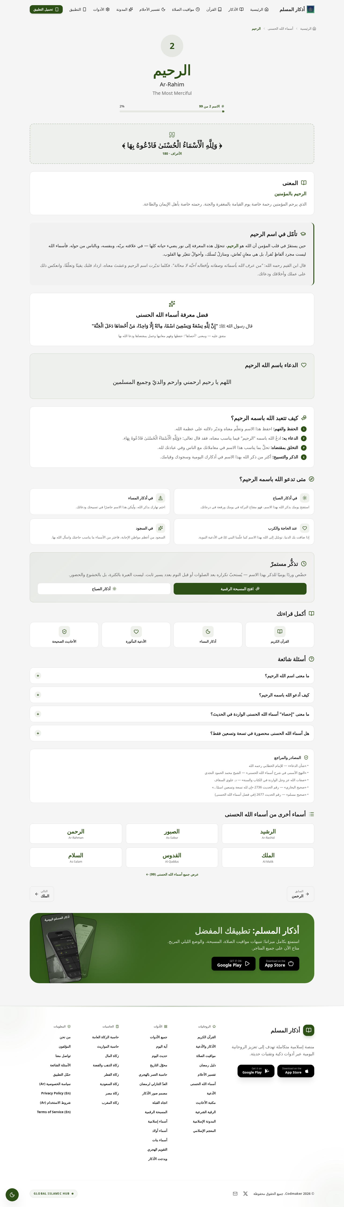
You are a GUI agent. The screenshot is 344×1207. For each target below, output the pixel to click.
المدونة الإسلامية (204, 1121)
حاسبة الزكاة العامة (105, 1037)
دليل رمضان (207, 1065)
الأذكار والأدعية (206, 1046)
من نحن (65, 1037)
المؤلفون (65, 1046)
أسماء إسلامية (157, 1121)
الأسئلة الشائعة (60, 1065)
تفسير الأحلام (207, 1074)
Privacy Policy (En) (56, 1093)
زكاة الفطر (111, 1074)
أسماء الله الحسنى (280, 28)
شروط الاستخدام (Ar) (55, 1102)
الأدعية (211, 1093)
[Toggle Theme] (12, 1194)
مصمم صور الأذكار (154, 1093)
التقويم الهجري (157, 1149)
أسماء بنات (159, 1140)
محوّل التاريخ (158, 1065)
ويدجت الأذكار (157, 1158)
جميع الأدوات (158, 1037)
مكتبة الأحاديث (206, 1102)
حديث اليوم (159, 1055)
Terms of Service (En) (54, 1112)
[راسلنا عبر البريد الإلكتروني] (235, 1193)
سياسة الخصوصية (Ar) (55, 1084)
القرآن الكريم (207, 1037)
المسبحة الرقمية (156, 1112)
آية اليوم (161, 1046)
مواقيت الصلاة (206, 1055)
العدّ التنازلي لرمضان (153, 1084)
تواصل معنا (63, 1055)
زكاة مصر (112, 1093)
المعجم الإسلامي (204, 1130)
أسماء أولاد (159, 1130)
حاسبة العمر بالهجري (153, 1074)
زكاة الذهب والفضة (106, 1065)
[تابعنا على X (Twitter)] (245, 1193)
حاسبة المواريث (108, 1046)
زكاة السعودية (109, 1084)
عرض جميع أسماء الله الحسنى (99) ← (172, 874)
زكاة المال (112, 1055)
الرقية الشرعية (205, 1112)
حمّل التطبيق (62, 1074)
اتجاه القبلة (159, 1102)
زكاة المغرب (110, 1102)
